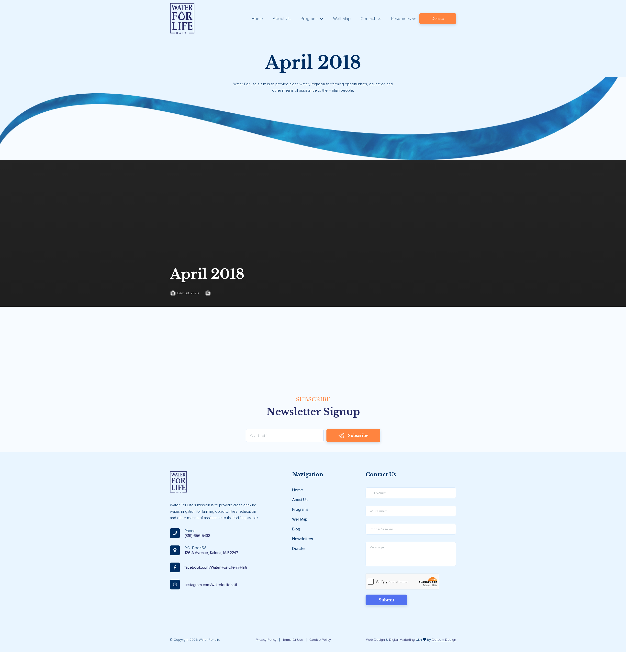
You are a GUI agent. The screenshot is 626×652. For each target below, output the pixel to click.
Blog (296, 529)
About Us (282, 18)
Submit (386, 600)
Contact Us (370, 18)
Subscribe (358, 435)
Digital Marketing (402, 640)
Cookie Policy (320, 640)
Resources (401, 18)
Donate (438, 18)
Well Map (342, 18)
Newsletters (302, 538)
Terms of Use (293, 640)
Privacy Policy (266, 640)
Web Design (375, 640)
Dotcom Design (444, 640)
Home (257, 18)
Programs (309, 18)
